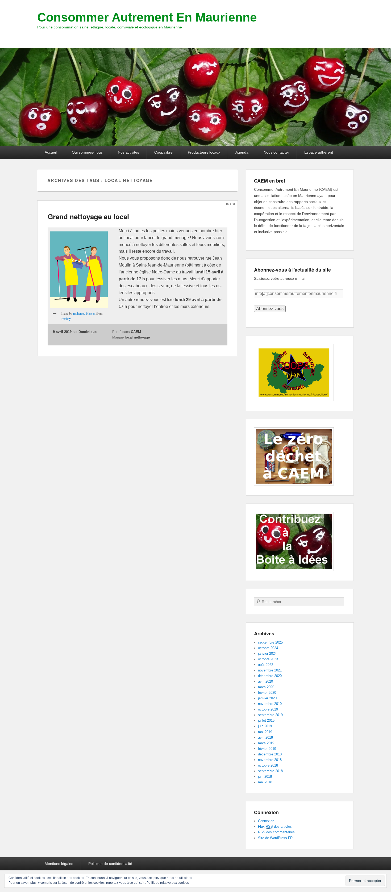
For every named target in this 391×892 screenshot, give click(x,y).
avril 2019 (265, 737)
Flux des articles (275, 826)
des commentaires (276, 832)
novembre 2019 (270, 704)
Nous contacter (276, 152)
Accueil (51, 152)
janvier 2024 (267, 654)
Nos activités (128, 152)
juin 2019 (265, 726)
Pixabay (66, 318)
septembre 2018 (270, 771)
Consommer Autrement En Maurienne (147, 17)
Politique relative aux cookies (168, 883)
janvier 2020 (267, 698)
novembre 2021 (270, 670)
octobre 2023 (268, 659)
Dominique (87, 332)
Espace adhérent (318, 152)
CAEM (136, 332)
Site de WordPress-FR (275, 838)
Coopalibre (163, 152)
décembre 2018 (270, 754)
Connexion (266, 821)
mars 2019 (266, 743)
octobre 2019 (268, 709)
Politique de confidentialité (110, 863)
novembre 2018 (270, 760)
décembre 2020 (270, 676)
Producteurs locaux (204, 152)
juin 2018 (265, 777)
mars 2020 (266, 687)
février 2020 (267, 693)
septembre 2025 (270, 642)
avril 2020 (265, 681)
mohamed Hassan (84, 313)
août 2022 (265, 665)
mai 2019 (265, 732)
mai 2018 (265, 782)
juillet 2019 (266, 720)
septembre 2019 (270, 715)
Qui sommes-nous (87, 152)
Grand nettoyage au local (88, 216)
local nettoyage (137, 337)
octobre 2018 (268, 765)
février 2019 (267, 749)
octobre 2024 (268, 648)
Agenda (241, 152)
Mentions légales (59, 863)
